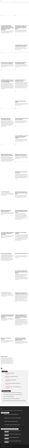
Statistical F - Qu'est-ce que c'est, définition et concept (11, 414)
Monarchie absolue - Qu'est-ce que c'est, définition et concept (12, 430)
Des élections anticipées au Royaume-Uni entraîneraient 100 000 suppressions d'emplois (14, 400)
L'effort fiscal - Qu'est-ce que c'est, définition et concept (11, 437)
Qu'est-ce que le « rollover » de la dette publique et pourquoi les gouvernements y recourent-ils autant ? (21, 27)
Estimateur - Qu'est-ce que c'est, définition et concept (11, 421)
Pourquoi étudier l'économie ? (6, 292)
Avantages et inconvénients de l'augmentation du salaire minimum (21, 293)
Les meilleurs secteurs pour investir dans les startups (6, 119)
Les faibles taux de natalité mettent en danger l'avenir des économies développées (7, 315)
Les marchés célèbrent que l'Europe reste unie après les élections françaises (12, 394)
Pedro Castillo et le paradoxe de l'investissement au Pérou (21, 63)
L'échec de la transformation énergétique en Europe (20, 80)
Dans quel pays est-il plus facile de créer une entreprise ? (21, 119)
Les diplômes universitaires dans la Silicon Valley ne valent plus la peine (12, 392)
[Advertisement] (14, 8)
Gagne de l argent (4, 356)
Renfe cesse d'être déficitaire (6, 253)
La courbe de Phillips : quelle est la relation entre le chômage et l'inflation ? (21, 136)
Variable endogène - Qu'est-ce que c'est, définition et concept (12, 424)
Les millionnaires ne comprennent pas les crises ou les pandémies (7, 63)
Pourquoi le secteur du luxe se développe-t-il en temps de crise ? (21, 155)
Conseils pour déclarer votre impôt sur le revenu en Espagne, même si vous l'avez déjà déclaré (7, 81)
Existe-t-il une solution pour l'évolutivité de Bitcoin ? (6, 211)
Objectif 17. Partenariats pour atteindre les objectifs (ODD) (12, 383)
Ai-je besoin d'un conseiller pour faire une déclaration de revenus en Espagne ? (21, 271)
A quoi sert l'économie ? (5, 191)
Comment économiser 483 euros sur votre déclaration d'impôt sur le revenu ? (21, 211)
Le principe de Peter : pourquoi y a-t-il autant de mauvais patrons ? (21, 46)
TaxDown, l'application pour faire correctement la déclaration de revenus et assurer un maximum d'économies (21, 316)
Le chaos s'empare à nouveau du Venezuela (8, 396)
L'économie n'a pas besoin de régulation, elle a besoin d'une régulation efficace (20, 339)
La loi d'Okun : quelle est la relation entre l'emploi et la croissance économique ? (7, 233)
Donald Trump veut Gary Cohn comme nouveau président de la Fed (11, 398)
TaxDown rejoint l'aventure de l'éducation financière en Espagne (7, 155)
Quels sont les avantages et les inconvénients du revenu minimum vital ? (21, 192)
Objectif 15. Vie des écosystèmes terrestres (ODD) (11, 376)
